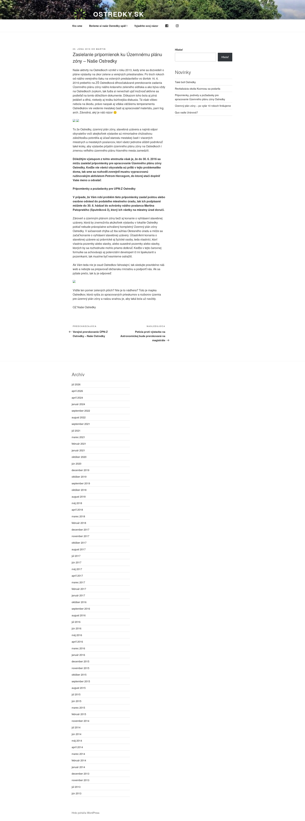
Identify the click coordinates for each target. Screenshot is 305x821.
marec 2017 (78, 582)
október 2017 (79, 542)
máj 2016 (77, 635)
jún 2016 (76, 628)
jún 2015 (76, 701)
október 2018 (79, 490)
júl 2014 (76, 727)
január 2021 (78, 450)
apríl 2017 (77, 575)
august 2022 (79, 417)
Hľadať (179, 49)
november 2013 (80, 780)
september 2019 (81, 483)
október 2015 (79, 674)
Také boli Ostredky (185, 82)
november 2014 (80, 721)
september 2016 (81, 608)
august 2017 (79, 549)
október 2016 (79, 602)
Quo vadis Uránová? (186, 112)
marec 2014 (78, 754)
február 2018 (79, 523)
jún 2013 (76, 793)
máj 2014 (77, 740)
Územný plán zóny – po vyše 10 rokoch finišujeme (203, 105)
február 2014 (79, 760)
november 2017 (80, 536)
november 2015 (80, 668)
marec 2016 (78, 648)
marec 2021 (78, 437)
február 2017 (79, 589)
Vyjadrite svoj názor (146, 26)
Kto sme (77, 26)
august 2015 (79, 688)
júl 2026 (76, 384)
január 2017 (78, 595)
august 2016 (79, 615)
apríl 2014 (77, 747)
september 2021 (81, 424)
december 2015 (80, 661)
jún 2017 (76, 562)
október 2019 (79, 476)
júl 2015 (76, 694)
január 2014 (78, 767)
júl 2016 (76, 622)
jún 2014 (76, 734)
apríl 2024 (77, 397)
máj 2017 (77, 569)
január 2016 (78, 655)
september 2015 (81, 681)
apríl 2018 (77, 509)
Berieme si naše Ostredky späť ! (108, 26)
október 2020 (79, 457)
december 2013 (80, 773)
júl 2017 (76, 556)
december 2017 (80, 529)
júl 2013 (76, 787)
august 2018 (79, 496)
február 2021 (79, 443)
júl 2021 (76, 430)
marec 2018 (78, 516)
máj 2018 (77, 503)
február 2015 (79, 714)
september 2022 (81, 410)
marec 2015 (78, 707)
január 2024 (78, 404)
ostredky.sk (118, 14)
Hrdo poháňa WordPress (85, 812)
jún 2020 (76, 463)
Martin (101, 49)
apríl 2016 (77, 641)
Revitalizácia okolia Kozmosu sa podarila (197, 88)
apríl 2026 (77, 391)
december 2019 (80, 470)
